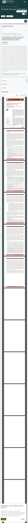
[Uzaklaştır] (16, 95)
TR (23, 13)
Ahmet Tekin (5, 43)
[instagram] (26, 11)
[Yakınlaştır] (21, 95)
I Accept (3, 519)
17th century (9, 73)
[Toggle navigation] (24, 1)
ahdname (11, 74)
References (4, 84)
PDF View (4, 80)
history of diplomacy (17, 73)
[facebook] (23, 11)
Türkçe (22, 519)
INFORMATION (10, 16)
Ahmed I (16, 74)
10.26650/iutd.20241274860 (10, 33)
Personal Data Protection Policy (13, 516)
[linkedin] (21, 11)
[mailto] (17, 11)
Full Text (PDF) (19, 34)
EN (25, 13)
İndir (25, 95)
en (22, 30)
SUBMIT (3, 16)
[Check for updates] (5, 42)
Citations (4, 87)
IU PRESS (3, 6)
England (7, 74)
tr (25, 30)
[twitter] (19, 11)
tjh (12, 6)
